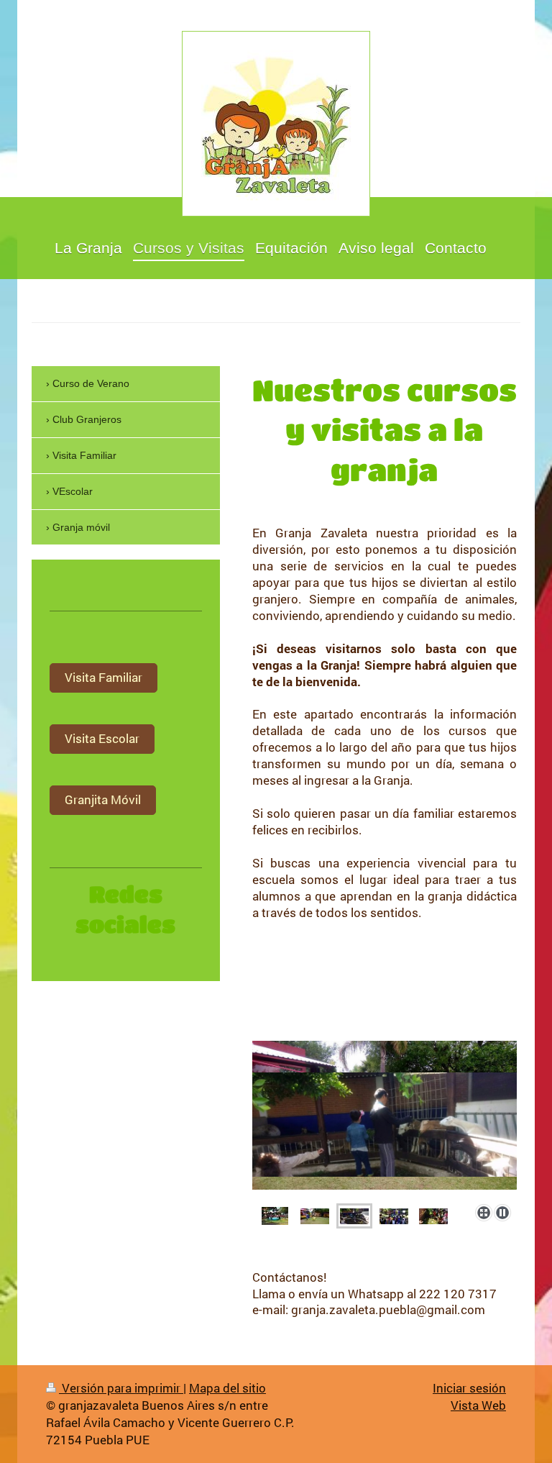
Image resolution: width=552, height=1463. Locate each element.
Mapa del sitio (227, 1388)
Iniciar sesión (469, 1388)
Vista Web (478, 1405)
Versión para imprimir (121, 1388)
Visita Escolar (102, 738)
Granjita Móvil (103, 799)
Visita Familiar (103, 677)
